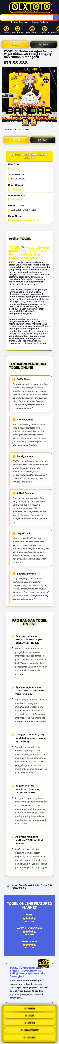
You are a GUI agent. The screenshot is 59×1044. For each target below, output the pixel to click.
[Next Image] (55, 95)
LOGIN (15, 44)
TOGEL (12, 262)
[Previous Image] (4, 95)
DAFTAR (43, 44)
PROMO (31, 1009)
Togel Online (30, 289)
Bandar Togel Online (28, 319)
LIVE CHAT (31, 1038)
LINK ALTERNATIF (31, 1031)
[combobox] (26, 17)
